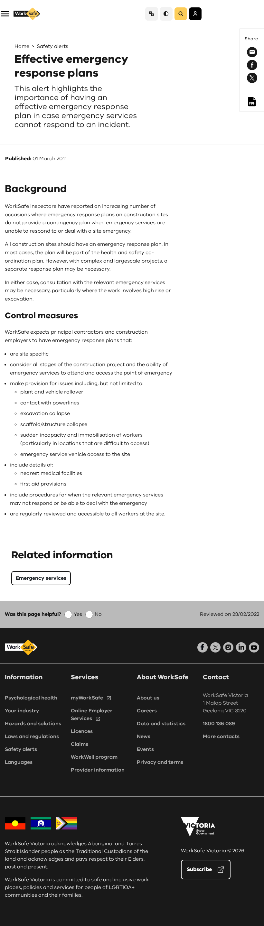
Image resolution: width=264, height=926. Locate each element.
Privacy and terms (160, 762)
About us (148, 697)
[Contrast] (166, 13)
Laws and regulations (32, 736)
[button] (5, 13)
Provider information (98, 769)
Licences (82, 731)
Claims (79, 744)
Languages (19, 762)
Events (145, 749)
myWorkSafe (87, 697)
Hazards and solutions (33, 723)
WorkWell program (94, 757)
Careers (147, 710)
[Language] (151, 13)
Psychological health (31, 697)
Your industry (22, 710)
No (98, 614)
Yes (78, 614)
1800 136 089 (219, 723)
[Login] (195, 13)
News (143, 736)
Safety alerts (52, 46)
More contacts (221, 736)
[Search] (180, 13)
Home (21, 46)
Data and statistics (161, 723)
